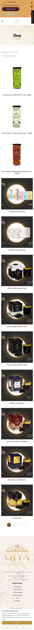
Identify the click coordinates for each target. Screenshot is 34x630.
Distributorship (10, 9)
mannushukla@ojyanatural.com (20, 576)
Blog (17, 598)
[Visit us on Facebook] (31, 2)
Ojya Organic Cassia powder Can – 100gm (17, 133)
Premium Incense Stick (17, 250)
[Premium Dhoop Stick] (17, 193)
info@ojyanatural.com (11, 5)
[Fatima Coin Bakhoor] (17, 385)
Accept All (17, 622)
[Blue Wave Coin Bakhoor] (17, 462)
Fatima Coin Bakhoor (17, 403)
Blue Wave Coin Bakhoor (17, 480)
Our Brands (17, 587)
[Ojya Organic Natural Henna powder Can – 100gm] (17, 153)
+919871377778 (16, 580)
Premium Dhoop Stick (17, 211)
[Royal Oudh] (17, 500)
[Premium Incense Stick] (17, 232)
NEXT (25, 525)
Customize (9, 627)
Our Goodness (17, 592)
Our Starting (17, 589)
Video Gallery (17, 595)
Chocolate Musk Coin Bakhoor (17, 441)
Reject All (24, 627)
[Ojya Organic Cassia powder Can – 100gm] (17, 115)
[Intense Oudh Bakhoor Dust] (17, 308)
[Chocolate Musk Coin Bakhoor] (17, 423)
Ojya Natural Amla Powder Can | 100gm (17, 95)
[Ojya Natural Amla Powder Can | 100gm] (17, 77)
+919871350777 (12, 2)
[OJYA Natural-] (17, 21)
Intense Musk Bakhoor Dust (17, 365)
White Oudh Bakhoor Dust (17, 288)
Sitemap (17, 601)
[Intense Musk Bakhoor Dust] (17, 347)
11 (20, 525)
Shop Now (11, 14)
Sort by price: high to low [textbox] (10, 56)
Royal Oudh (17, 518)
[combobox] (10, 56)
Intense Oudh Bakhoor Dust (17, 326)
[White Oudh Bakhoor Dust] (17, 270)
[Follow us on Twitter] (32, 6)
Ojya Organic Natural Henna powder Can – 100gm (17, 172)
